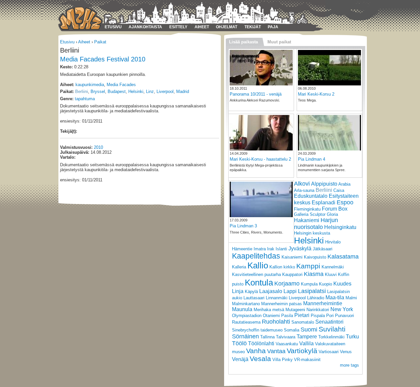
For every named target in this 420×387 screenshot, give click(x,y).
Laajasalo (270, 291)
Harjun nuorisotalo (316, 223)
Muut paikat (279, 41)
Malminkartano (246, 303)
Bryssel (98, 91)
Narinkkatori (317, 309)
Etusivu (113, 27)
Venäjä (240, 359)
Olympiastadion (247, 315)
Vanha (256, 350)
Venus (346, 351)
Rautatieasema (246, 322)
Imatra (260, 248)
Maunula (242, 309)
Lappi (290, 291)
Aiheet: (67, 84)
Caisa (338, 190)
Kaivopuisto (315, 257)
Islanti (281, 248)
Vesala (260, 358)
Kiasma (314, 274)
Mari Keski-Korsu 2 (316, 94)
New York (341, 309)
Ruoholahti (276, 321)
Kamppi (308, 266)
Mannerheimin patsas (281, 303)
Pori (330, 315)
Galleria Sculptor (310, 214)
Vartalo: (67, 157)
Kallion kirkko (282, 266)
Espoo (345, 202)
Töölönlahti (261, 343)
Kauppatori (292, 274)
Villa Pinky (282, 359)
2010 (98, 147)
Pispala (318, 315)
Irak (270, 248)
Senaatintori (329, 322)
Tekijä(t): (68, 131)
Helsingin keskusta (312, 233)
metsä (278, 309)
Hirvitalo (333, 241)
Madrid (182, 91)
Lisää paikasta (243, 41)
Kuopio (325, 284)
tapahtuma (85, 98)
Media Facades (121, 84)
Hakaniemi (306, 220)
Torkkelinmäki (331, 336)
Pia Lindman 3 (243, 225)
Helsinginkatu (340, 227)
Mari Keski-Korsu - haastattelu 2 (260, 159)
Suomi (309, 329)
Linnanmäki (276, 297)
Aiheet (202, 27)
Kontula (259, 282)
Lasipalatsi (312, 291)
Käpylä (251, 291)
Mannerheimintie (322, 303)
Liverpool (165, 91)
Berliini (81, 91)
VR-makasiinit (307, 359)
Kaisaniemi (292, 257)
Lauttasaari (253, 297)
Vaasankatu (287, 343)
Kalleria (239, 266)
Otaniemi (271, 315)
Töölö (239, 343)
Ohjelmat (226, 27)
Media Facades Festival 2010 (102, 59)
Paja (273, 27)
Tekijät (252, 27)
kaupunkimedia (89, 84)
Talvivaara (285, 336)
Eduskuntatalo (310, 196)
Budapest (117, 91)
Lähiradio (315, 297)
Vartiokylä (302, 350)
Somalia (291, 330)
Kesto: (66, 66)
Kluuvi (331, 274)
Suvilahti (332, 329)
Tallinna (267, 336)
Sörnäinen (245, 336)
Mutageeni (295, 309)
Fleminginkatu (307, 209)
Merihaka (262, 309)
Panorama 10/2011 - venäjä (256, 94)
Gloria (332, 214)
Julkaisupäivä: (74, 152)
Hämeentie (242, 248)
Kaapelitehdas (256, 256)
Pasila (287, 315)
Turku (352, 336)
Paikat (100, 41)
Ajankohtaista (145, 27)
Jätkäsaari (322, 248)
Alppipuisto (324, 184)
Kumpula (309, 284)
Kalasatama (343, 256)
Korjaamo (287, 283)
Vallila (306, 343)
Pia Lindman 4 (311, 159)
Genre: (67, 98)
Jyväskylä (299, 248)
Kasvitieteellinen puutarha (256, 274)
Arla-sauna (304, 190)
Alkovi (302, 183)
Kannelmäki (333, 266)
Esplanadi (323, 202)
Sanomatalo (302, 322)
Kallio (257, 265)
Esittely (178, 27)
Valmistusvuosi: (76, 147)
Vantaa (276, 351)
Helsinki (135, 91)
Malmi (351, 297)
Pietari (301, 315)
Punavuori (344, 315)
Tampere (307, 336)
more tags (349, 365)
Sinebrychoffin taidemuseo (257, 330)
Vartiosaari (329, 351)
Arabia (344, 184)
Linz (150, 91)
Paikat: (67, 91)
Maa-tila (335, 297)
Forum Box (334, 209)
